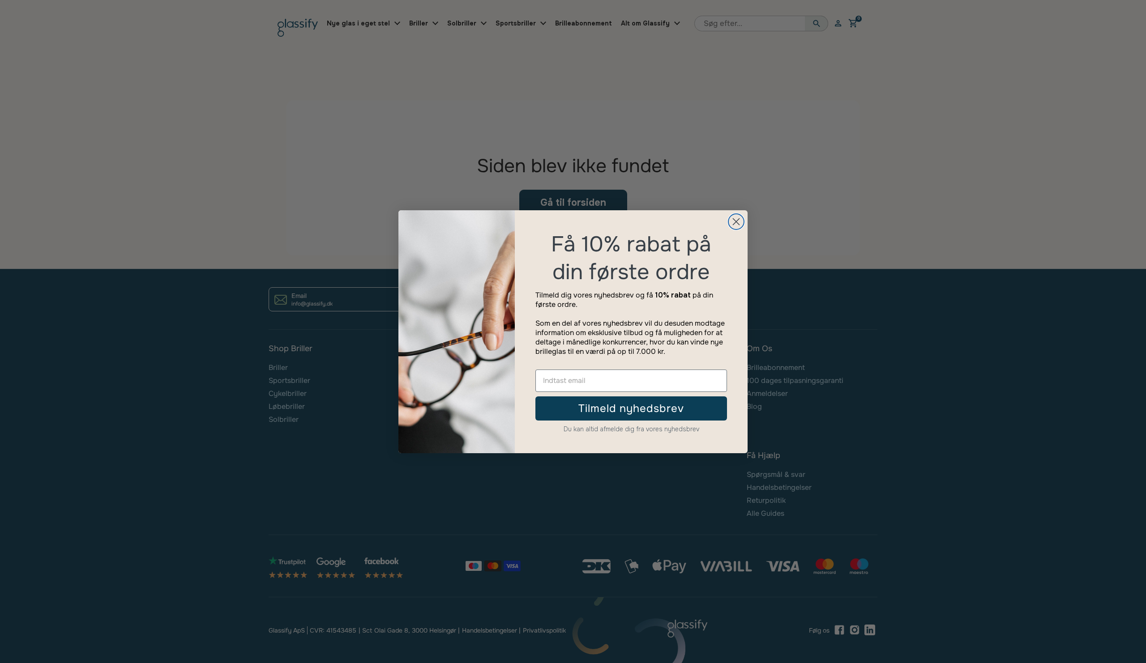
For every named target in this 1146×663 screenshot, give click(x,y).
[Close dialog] (736, 222)
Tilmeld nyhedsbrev (631, 408)
